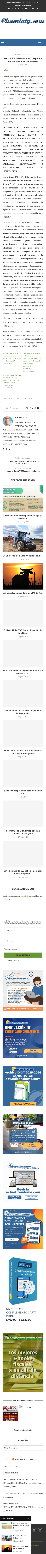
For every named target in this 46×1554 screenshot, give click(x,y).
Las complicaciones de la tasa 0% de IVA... (23, 593)
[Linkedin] (26, 9)
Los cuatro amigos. (10, 1466)
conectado (24, 896)
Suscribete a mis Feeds (24, 1459)
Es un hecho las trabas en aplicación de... (23, 556)
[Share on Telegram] (38, 408)
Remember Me (11, 949)
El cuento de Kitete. (11, 1473)
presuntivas (28, 398)
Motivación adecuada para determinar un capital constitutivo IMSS (12, 355)
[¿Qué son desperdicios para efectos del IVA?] (23, 773)
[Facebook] (12, 9)
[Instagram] (19, 9)
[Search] (43, 42)
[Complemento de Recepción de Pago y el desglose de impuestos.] (23, 498)
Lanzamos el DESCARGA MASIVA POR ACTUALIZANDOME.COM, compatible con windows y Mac (22, 1483)
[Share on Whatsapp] (35, 408)
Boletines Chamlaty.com (23, 5)
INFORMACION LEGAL (13, 3)
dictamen (8, 398)
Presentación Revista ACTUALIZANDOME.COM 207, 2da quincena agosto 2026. (23, 1507)
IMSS (17, 398)
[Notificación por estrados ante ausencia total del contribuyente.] (23, 733)
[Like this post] (27, 408)
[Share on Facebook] (30, 408)
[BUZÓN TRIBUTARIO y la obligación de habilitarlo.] (23, 613)
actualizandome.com (32, 1545)
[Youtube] (29, 9)
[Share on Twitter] (32, 408)
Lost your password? (11, 960)
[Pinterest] (22, 9)
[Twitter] (15, 9)
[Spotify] (33, 9)
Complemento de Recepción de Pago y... (21, 1525)
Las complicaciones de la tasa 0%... (21, 1547)
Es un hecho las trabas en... (19, 1537)
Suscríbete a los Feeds (31, 3)
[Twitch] (37, 9)
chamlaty (21, 418)
